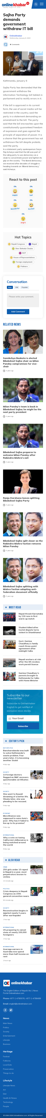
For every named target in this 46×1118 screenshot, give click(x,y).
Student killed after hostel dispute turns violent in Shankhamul (30, 630)
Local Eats (7, 1065)
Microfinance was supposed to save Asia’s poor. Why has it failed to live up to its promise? (16, 820)
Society (6, 1031)
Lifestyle (6, 1040)
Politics (6, 1027)
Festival (6, 1056)
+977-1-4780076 (17, 998)
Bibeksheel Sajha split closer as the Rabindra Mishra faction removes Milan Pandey (23, 543)
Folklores (7, 1061)
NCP (24, 253)
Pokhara (24, 266)
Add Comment (18, 311)
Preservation (8, 1069)
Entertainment (9, 1036)
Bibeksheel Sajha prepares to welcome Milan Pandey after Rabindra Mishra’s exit (19, 455)
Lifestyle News (9, 1085)
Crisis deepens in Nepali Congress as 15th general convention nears (16, 893)
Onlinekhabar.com (16, 993)
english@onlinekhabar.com (20, 1004)
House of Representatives (24, 257)
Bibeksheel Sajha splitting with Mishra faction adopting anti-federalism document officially (20, 589)
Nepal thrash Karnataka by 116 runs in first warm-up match (31, 616)
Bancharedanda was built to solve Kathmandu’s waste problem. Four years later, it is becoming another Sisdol (16, 755)
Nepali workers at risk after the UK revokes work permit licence (30, 661)
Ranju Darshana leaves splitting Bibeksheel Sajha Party (21, 499)
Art (4, 1090)
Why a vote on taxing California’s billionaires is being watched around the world (15, 841)
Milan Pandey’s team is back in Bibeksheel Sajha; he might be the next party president (22, 409)
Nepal (34, 244)
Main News (7, 1023)
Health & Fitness (10, 1098)
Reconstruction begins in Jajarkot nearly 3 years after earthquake (15, 913)
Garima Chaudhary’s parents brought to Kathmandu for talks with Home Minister (29, 677)
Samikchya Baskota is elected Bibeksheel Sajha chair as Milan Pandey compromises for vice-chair (21, 362)
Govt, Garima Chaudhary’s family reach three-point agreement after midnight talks (28, 646)
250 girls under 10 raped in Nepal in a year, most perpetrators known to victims (15, 873)
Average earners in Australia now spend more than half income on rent (16, 953)
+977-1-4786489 (33, 998)
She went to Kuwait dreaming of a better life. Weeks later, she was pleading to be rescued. (15, 798)
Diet (4, 1094)
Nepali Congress (18, 244)
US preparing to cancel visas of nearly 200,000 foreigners (15, 932)
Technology (8, 1102)
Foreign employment (24, 262)
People (6, 1106)
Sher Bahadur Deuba (24, 248)
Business (6, 1044)
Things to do (8, 1073)
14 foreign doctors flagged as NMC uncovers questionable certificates (15, 777)
